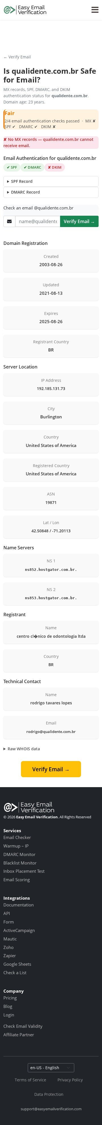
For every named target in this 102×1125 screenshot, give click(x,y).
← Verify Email (17, 57)
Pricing (10, 998)
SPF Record (22, 181)
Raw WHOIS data (24, 748)
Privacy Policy (70, 1079)
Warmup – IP (16, 846)
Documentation (18, 905)
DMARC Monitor (19, 854)
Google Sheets (17, 964)
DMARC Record (25, 192)
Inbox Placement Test (23, 871)
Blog (7, 1006)
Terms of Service (30, 1079)
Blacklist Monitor (20, 863)
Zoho (8, 947)
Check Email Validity (22, 1026)
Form (8, 922)
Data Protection (48, 1094)
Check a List (14, 972)
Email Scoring (16, 879)
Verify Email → (79, 221)
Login (8, 1015)
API (6, 913)
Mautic (10, 939)
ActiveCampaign (19, 930)
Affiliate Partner (18, 1034)
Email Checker (17, 837)
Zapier (9, 955)
